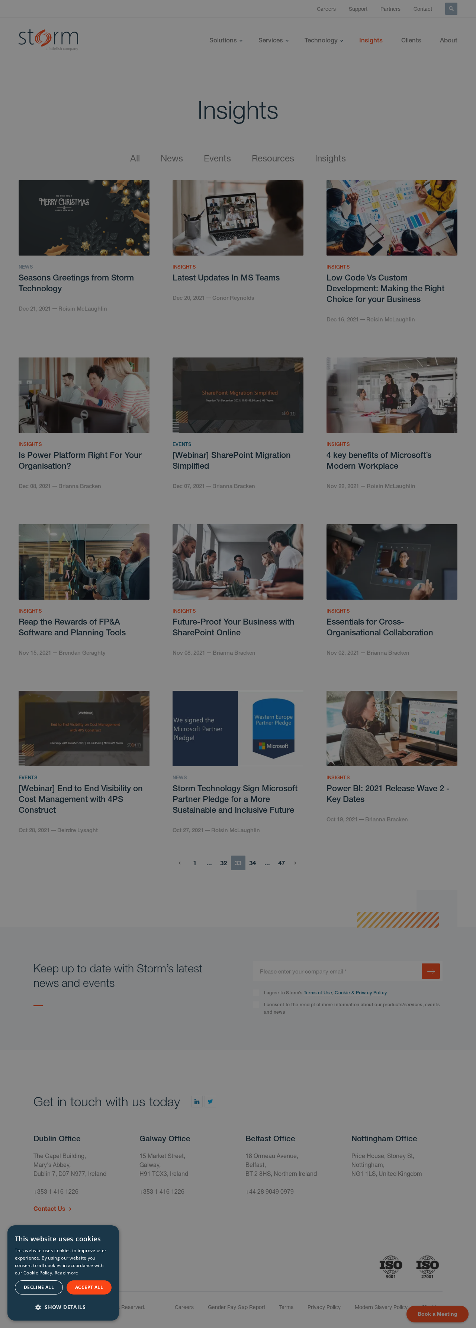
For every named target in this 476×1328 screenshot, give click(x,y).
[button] (63, 1306)
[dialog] (63, 1273)
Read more (66, 1273)
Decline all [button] (39, 1287)
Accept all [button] (89, 1287)
